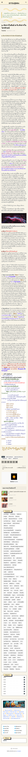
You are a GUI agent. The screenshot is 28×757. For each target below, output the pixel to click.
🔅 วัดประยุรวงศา (13, 711)
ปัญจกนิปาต (6, 634)
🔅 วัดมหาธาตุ (15, 710)
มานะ (21, 641)
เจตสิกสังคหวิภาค (7, 564)
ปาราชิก (20, 518)
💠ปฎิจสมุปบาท (17, 726)
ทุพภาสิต (5, 620)
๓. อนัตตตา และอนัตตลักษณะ (12, 409)
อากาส (14, 659)
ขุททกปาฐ (17, 611)
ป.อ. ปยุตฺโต (6, 534)
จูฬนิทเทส (22, 615)
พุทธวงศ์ (12, 597)
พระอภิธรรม (12, 514)
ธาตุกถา (5, 622)
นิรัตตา (5, 625)
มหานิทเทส (6, 638)
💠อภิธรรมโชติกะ (18, 730)
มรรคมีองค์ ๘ (15, 636)
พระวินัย (5, 518)
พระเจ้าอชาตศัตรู (20, 595)
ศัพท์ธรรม (6, 525)
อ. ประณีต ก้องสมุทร (12, 652)
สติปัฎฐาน (16, 645)
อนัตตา (5, 601)
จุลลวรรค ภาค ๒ (15, 615)
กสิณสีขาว (21, 606)
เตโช (12, 664)
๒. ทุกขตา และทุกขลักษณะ (11, 390)
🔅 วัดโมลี (12, 716)
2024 (14, 682)
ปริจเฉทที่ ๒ (20, 560)
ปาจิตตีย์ (17, 548)
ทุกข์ (5, 592)
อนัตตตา (18, 599)
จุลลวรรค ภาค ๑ (7, 615)
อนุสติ (10, 657)
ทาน (11, 590)
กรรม (16, 606)
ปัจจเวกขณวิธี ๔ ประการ (14, 632)
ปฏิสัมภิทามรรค (19, 627)
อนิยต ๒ (5, 657)
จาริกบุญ (22, 576)
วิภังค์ (5, 645)
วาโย (21, 643)
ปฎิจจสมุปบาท (6, 555)
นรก (9, 622)
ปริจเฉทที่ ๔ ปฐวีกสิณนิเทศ (9, 548)
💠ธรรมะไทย (6, 726)
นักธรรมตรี (9, 592)
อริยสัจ (5, 659)
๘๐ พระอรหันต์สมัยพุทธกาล (9, 576)
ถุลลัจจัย (9, 618)
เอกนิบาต (20, 666)
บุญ (13, 627)
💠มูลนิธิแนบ (6, 730)
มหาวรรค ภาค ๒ (13, 638)
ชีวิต (5, 618)
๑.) (5, 381)
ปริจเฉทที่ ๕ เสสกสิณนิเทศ (9, 544)
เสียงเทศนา (15, 537)
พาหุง (20, 581)
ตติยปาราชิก (6, 590)
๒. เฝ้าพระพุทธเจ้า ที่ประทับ (9, 574)
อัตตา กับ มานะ (10, 419)
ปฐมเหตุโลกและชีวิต (8, 629)
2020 (14, 691)
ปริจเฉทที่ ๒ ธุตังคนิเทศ (8, 527)
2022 (14, 686)
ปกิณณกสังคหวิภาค (18, 569)
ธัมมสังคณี (11, 620)
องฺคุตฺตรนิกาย (13, 562)
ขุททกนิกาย (6, 553)
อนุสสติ (14, 657)
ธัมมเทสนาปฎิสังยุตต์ (19, 620)
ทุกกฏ (19, 618)
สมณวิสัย (13, 555)
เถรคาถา (16, 664)
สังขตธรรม (5, 458)
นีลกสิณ (9, 625)
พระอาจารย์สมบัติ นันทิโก (9, 530)
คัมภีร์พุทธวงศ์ (6, 532)
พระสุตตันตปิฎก (20, 539)
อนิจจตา (10, 601)
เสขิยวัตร (17, 604)
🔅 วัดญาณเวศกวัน (7, 710)
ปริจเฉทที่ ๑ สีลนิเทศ (7, 537)
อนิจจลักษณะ (20, 655)
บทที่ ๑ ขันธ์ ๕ (19, 558)
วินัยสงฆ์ (13, 521)
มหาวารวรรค (20, 638)
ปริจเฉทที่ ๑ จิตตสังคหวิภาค (15, 534)
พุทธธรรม (17, 516)
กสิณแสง (5, 608)
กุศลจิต (19, 608)
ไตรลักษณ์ (6, 606)
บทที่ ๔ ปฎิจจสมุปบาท (8, 569)
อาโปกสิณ (15, 662)
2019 (14, 693)
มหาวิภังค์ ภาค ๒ (7, 641)
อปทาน (18, 657)
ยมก (11, 643)
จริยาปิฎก (14, 564)
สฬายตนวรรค (17, 648)
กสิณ (16, 544)
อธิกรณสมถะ (6, 655)
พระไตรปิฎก (6, 514)
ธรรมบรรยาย (12, 525)
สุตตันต (5, 652)
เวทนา (12, 604)
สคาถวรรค (10, 645)
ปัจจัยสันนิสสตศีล (7, 595)
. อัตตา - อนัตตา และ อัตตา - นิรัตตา (14, 418)
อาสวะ (10, 662)
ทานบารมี (16, 590)
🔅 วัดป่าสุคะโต (17, 713)
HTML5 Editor (15, 748)
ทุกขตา (21, 590)
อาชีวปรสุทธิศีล (21, 601)
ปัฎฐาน (13, 595)
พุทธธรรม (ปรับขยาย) (18, 456)
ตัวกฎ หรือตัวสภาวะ (7, 375)
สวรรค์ (11, 648)
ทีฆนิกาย (15, 578)
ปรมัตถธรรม (16, 629)
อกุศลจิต (13, 599)
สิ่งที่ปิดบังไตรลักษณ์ (10, 384)
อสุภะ (15, 601)
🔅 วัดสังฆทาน (18, 716)
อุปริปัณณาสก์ (6, 664)
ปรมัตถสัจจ (6, 632)
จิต (13, 558)
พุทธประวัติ (19, 521)
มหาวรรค (6, 583)
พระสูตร (5, 516)
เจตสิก (5, 571)
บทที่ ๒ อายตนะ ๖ (15, 541)
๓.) (5, 384)
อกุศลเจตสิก (20, 652)
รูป (21, 597)
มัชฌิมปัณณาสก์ (15, 641)
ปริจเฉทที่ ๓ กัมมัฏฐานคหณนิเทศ (17, 546)
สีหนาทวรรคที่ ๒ (19, 650)
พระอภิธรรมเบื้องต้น (7, 636)
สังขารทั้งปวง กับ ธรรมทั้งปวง (13, 381)
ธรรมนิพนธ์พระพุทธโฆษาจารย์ (16, 553)
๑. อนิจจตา (9, 440)
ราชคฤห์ (17, 583)
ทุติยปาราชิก (6, 546)
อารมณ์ (5, 662)
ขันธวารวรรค (10, 611)
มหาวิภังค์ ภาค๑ (7, 521)
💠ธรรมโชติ (5, 728)
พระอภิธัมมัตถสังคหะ (15, 532)
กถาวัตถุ (11, 606)
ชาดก (10, 578)
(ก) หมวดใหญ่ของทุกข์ (12, 395)
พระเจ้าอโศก (6, 551)
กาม (10, 608)
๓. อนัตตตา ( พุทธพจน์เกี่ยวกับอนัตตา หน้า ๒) (17, 492)
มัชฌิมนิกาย (11, 583)
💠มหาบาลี (5, 732)
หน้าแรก (3, 20)
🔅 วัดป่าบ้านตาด (9, 713)
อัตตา (22, 585)
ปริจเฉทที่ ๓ (14, 581)
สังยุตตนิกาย (6, 562)
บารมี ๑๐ (9, 627)
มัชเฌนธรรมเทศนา (7, 560)
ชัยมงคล (5, 578)
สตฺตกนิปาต (6, 648)
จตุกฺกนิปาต (6, 613)
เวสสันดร (14, 666)
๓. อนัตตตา (9, 444)
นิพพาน (20, 622)
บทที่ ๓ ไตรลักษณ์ (9, 456)
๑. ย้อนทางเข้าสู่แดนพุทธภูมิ (9, 539)
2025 (14, 679)
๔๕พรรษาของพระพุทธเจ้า (16, 551)
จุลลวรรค (12, 588)
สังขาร (10, 458)
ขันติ (5, 611)
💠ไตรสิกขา (17, 728)
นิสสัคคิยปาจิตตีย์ (7, 581)
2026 (14, 677)
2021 (14, 689)
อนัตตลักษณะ (13, 655)
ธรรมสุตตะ (14, 3)
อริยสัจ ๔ (19, 562)
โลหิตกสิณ (12, 669)
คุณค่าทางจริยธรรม (7, 558)
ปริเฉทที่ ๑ (22, 592)
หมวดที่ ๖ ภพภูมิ (7, 599)
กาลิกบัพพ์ (15, 608)
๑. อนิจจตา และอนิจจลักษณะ (12, 388)
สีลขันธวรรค (12, 650)
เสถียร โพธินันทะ (7, 541)
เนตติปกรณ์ (10, 571)
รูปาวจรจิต (16, 643)
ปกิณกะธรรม (11, 516)
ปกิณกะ (14, 560)
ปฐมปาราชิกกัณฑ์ (7, 523)
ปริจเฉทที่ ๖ (15, 592)
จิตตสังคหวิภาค (13, 613)
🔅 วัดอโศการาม (10, 715)
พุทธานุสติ (17, 597)
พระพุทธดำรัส (18, 530)
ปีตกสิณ (18, 634)
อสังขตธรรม (8, 20)
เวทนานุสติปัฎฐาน (7, 666)
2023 (14, 684)
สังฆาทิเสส (6, 650)
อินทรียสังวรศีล (7, 604)
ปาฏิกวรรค (12, 634)
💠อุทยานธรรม (17, 732)
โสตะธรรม (18, 669)
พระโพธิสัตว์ (6, 597)
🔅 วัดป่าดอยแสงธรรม (14, 718)
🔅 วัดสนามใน (18, 715)
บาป (5, 627)
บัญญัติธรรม (20, 625)
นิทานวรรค (14, 622)
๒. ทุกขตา (8, 442)
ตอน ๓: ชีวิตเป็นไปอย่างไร (9, 567)
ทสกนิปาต (14, 618)
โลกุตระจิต (6, 669)
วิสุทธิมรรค (19, 514)
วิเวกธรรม (4, 30)
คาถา (17, 576)
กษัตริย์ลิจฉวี (6, 588)
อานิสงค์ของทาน (20, 659)
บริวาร (14, 625)
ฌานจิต (17, 588)
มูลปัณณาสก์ (6, 643)
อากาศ (9, 659)
